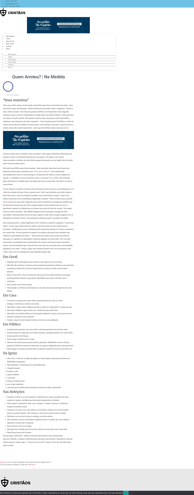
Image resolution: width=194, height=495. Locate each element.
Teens (8, 39)
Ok (126, 493)
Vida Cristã (10, 44)
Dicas (8, 49)
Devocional (10, 41)
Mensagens (10, 36)
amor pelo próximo (41, 171)
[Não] (130, 493)
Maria (5, 202)
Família (8, 46)
